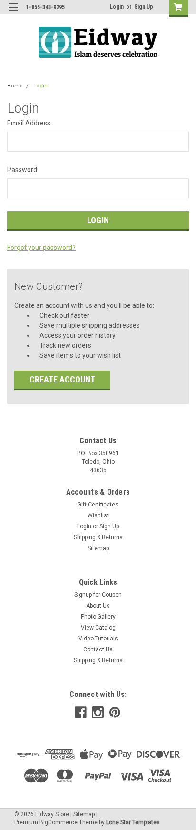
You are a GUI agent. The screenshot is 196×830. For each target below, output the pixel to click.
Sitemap (98, 548)
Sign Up (143, 6)
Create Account (62, 379)
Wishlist (98, 515)
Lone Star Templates (133, 822)
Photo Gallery (98, 616)
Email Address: (29, 123)
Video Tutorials (98, 638)
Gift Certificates (98, 504)
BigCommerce (58, 822)
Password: (23, 169)
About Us (98, 605)
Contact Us (98, 649)
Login (117, 6)
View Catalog (98, 627)
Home (15, 86)
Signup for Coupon (98, 594)
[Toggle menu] (13, 13)
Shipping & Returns (98, 537)
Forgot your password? (41, 247)
